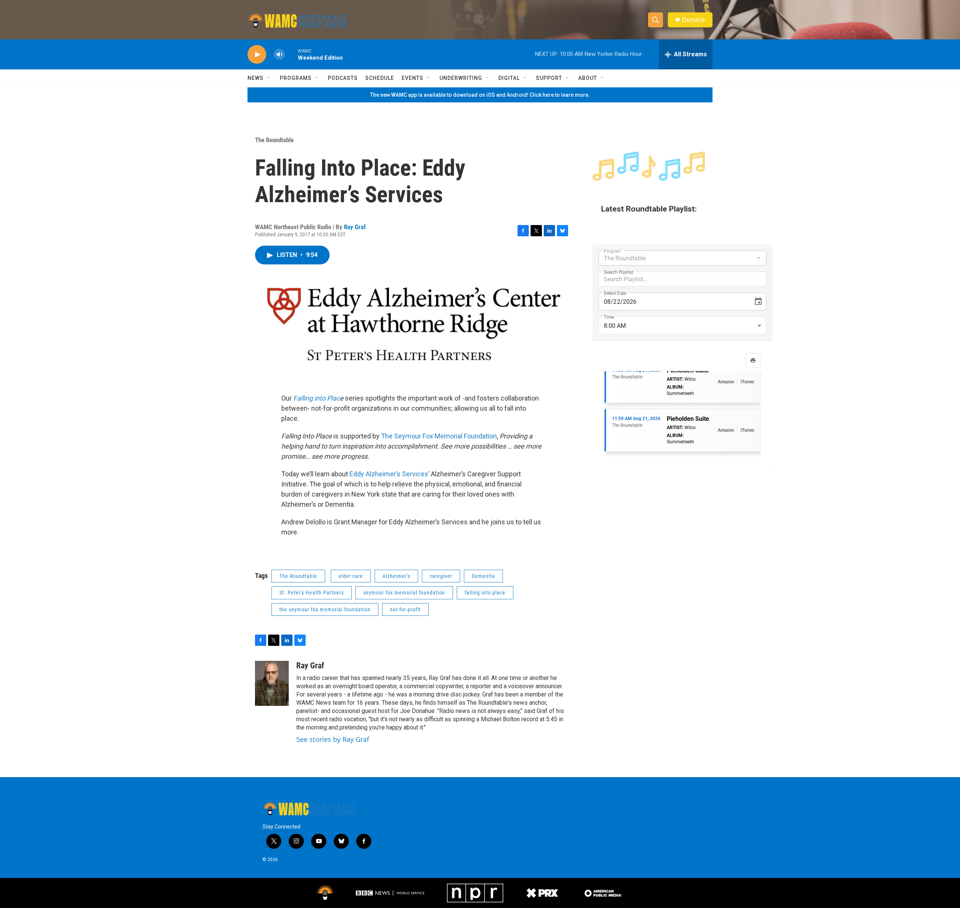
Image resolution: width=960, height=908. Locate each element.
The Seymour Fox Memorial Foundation (439, 436)
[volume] (279, 54)
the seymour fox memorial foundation (324, 609)
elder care (351, 576)
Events (412, 78)
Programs (296, 78)
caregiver (441, 576)
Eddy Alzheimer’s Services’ (389, 474)
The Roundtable (274, 140)
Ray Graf (355, 227)
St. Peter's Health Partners (311, 593)
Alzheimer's (396, 576)
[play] (257, 54)
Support (549, 78)
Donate (693, 20)
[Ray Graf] (272, 683)
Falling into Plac (316, 398)
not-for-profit (405, 609)
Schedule (379, 78)
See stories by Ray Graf (332, 739)
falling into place (485, 593)
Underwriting (461, 78)
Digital (509, 78)
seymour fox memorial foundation (404, 593)
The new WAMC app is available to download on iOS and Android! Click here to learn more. (480, 95)
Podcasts (343, 78)
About (587, 78)
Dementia (483, 576)
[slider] (291, 54)
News (256, 78)
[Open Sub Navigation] (269, 78)
